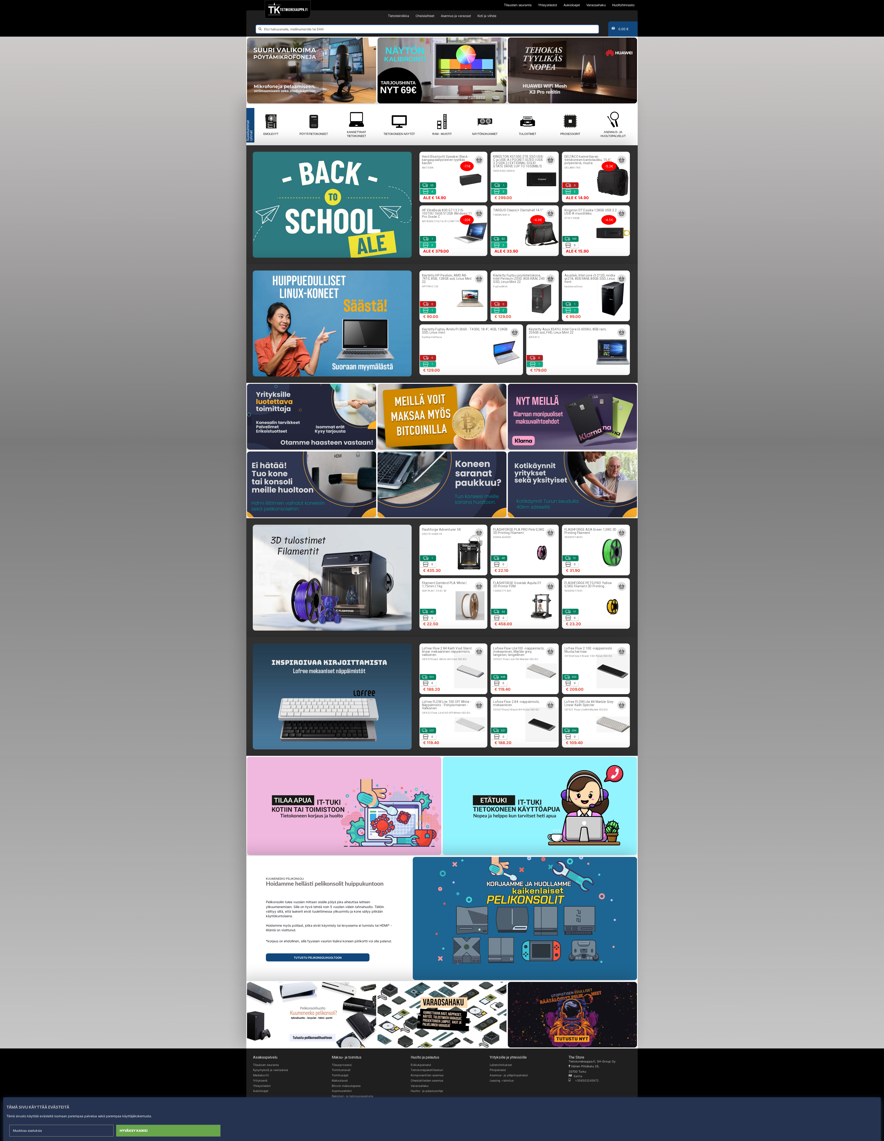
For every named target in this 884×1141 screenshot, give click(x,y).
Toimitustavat (341, 1070)
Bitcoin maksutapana (346, 1086)
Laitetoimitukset (501, 1065)
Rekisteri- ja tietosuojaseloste (352, 1096)
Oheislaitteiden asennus (427, 1080)
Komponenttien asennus (427, 1075)
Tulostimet (527, 134)
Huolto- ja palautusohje (427, 1091)
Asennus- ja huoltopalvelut (613, 134)
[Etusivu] (288, 9)
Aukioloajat (260, 1091)
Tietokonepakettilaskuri (427, 1070)
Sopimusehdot (342, 1091)
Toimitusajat (340, 1075)
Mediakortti (261, 1075)
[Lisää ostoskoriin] (479, 160)
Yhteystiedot (262, 1086)
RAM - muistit (442, 134)
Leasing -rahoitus (502, 1080)
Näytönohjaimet (484, 134)
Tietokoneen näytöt (399, 134)
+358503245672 (584, 1080)
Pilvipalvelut (498, 1070)
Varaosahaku (419, 1086)
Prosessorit (570, 134)
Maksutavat (340, 1080)
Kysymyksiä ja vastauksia (270, 1070)
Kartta (577, 1076)
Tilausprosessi (342, 1065)
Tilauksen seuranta (266, 1065)
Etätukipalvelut (421, 1065)
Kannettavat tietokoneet (356, 134)
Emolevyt (270, 134)
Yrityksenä (260, 1080)
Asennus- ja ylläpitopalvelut (509, 1075)
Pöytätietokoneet (314, 134)
